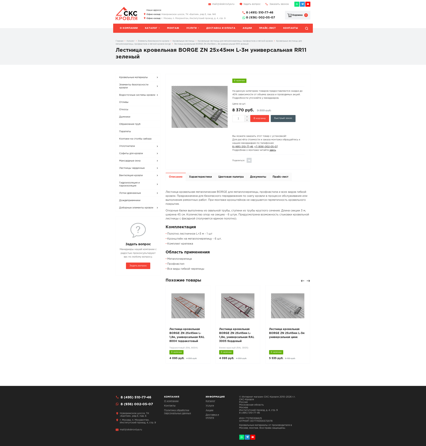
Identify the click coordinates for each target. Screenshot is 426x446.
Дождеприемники (129, 200)
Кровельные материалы (133, 77)
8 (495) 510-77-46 (259, 12)
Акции (247, 28)
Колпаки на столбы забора (135, 139)
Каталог (151, 28)
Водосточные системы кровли (137, 95)
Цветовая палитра (231, 177)
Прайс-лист (267, 28)
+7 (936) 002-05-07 (266, 147)
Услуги (191, 28)
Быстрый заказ (283, 118)
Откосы (123, 110)
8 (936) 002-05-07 (260, 17)
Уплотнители (127, 146)
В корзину (260, 118)
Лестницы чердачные (132, 168)
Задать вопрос (252, 4)
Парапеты (125, 132)
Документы (258, 177)
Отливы (123, 102)
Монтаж (173, 28)
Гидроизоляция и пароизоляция (129, 184)
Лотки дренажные (130, 193)
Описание (176, 177)
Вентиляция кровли (131, 175)
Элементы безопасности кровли (133, 86)
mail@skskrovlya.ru (223, 4)
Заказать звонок (279, 4)
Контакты (290, 28)
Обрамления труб (129, 124)
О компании (129, 28)
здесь (272, 150)
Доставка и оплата (220, 28)
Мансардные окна (129, 161)
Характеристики (200, 177)
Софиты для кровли (131, 153)
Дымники (124, 117)
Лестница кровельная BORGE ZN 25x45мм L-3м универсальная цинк (287, 333)
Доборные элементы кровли (136, 208)
